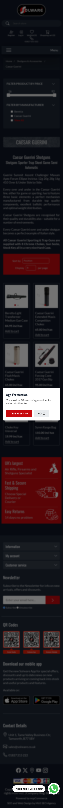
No (39, 413)
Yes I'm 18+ (17, 413)
